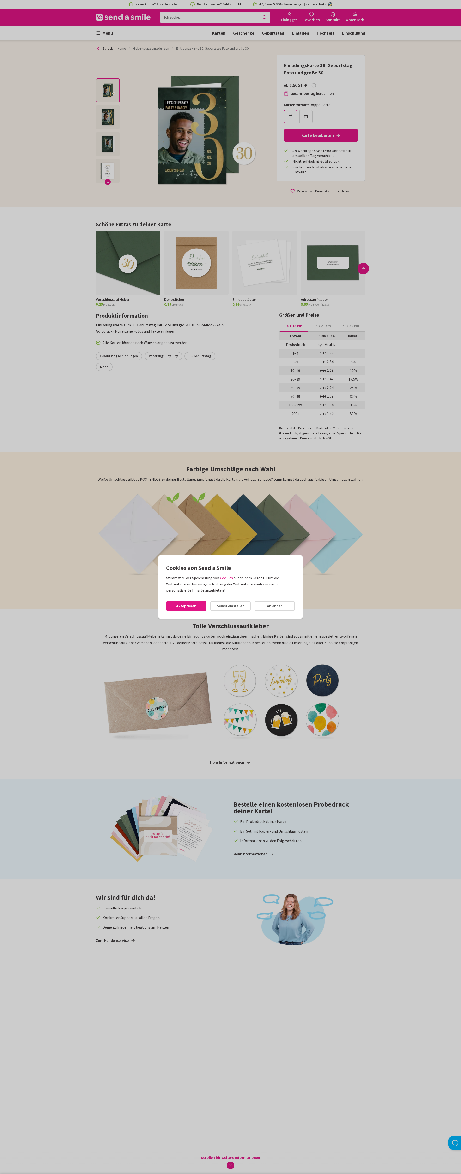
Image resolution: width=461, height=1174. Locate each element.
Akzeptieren (186, 605)
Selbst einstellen (230, 605)
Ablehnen (275, 605)
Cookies (226, 577)
